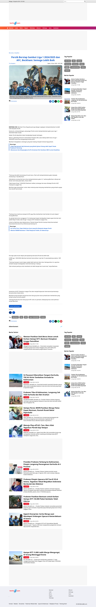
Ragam (26, 28)
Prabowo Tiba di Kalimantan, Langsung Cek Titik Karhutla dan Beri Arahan (79, 100)
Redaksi (16, 604)
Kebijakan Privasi (53, 604)
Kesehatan (55, 28)
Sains (50, 28)
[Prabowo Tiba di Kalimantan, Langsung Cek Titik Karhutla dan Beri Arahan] (67, 101)
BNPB (66, 67)
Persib (43, 317)
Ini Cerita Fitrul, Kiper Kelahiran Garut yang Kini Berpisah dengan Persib (31, 228)
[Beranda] (7, 28)
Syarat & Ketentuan (43, 604)
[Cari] (85, 1)
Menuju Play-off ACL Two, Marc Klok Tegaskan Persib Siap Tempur (78, 117)
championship (75, 67)
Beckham (15, 317)
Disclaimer (21, 604)
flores (83, 67)
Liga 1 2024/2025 (34, 317)
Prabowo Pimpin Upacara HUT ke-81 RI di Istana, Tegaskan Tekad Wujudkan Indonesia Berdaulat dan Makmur (42, 481)
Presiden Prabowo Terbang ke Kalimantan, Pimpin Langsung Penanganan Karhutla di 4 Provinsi (42, 464)
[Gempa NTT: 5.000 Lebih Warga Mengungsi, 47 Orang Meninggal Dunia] (15, 557)
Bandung (67, 64)
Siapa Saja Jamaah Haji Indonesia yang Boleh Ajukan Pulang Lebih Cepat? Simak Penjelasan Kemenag (33, 147)
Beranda (11, 53)
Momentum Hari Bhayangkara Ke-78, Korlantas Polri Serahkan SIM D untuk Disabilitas (35, 150)
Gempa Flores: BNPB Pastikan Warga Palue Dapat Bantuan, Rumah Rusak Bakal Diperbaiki (78, 109)
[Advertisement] (48, 13)
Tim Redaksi (12, 63)
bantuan (75, 64)
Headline (17, 53)
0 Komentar (13, 101)
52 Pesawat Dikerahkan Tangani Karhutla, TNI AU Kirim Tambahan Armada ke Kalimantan (79, 91)
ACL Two (67, 61)
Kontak (11, 604)
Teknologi (32, 28)
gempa (67, 70)
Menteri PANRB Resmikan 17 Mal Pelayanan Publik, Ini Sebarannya (29, 230)
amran (79, 61)
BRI (26, 317)
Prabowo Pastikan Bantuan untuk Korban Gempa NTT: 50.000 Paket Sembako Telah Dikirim (41, 498)
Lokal (16, 28)
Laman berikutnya (15, 306)
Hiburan (39, 28)
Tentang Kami (63, 604)
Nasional (11, 28)
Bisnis (21, 28)
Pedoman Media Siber (31, 604)
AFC (74, 61)
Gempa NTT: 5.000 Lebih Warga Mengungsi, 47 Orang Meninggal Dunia (41, 553)
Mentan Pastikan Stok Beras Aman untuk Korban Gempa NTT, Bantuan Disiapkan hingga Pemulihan (79, 81)
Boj (21, 317)
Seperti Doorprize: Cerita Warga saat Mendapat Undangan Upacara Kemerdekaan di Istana (42, 516)
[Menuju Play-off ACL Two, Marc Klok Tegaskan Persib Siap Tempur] (67, 118)
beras (81, 64)
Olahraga (45, 28)
